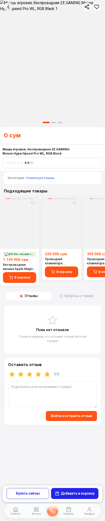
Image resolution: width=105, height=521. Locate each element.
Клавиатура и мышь (40, 178)
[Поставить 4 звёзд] (38, 374)
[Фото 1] (46, 122)
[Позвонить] (52, 511)
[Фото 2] (53, 122)
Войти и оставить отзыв (71, 416)
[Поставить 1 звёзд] (12, 374)
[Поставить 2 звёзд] (21, 374)
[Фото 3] (59, 122)
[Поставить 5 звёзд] (47, 374)
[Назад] (8, 6)
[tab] (28, 296)
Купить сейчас (28, 493)
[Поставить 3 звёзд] (29, 374)
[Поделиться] (87, 6)
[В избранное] (96, 6)
